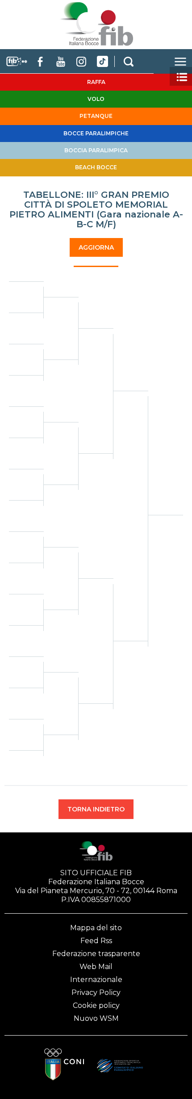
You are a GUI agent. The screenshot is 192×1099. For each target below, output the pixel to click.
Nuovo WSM (96, 1018)
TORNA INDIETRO (96, 809)
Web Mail (96, 966)
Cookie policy (96, 1005)
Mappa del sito (96, 927)
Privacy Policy (96, 992)
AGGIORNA (96, 247)
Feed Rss (96, 940)
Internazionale (96, 979)
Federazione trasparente (96, 953)
